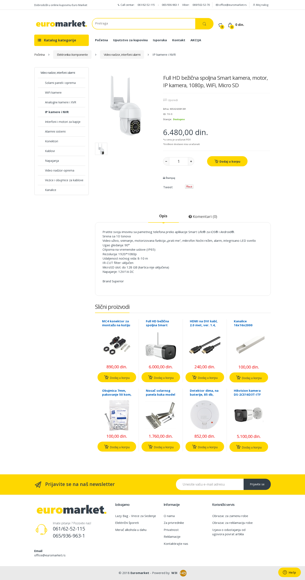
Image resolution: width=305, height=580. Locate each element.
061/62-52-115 (146, 5)
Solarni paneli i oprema (60, 83)
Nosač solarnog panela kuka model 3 (160, 394)
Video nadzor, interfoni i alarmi (122, 54)
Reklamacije (172, 536)
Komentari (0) (204, 216)
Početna (101, 40)
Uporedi (173, 100)
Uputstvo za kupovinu (130, 40)
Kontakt (178, 40)
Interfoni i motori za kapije (63, 122)
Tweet (168, 187)
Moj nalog (261, 5)
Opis (163, 215)
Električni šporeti (127, 523)
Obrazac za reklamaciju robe (232, 523)
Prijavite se (257, 484)
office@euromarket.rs (232, 5)
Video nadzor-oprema (59, 170)
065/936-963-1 (170, 5)
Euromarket (140, 573)
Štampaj (170, 177)
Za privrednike (174, 523)
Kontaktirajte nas (176, 543)
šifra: (166, 108)
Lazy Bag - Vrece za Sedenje (135, 516)
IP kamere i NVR (57, 112)
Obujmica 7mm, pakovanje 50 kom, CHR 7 (116, 394)
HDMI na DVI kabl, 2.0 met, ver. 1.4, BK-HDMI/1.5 (203, 325)
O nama (169, 516)
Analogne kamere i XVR (60, 102)
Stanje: (167, 119)
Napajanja (52, 161)
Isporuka (160, 40)
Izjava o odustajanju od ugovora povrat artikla (228, 532)
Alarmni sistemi (55, 131)
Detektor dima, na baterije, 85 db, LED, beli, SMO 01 (204, 394)
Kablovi (50, 151)
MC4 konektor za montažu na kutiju (116, 323)
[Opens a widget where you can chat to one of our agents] (289, 573)
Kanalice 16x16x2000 (243, 323)
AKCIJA (195, 40)
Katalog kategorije (59, 40)
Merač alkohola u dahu (130, 530)
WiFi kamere (53, 92)
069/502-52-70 (201, 5)
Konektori (51, 141)
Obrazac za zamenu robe (230, 516)
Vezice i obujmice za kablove (64, 180)
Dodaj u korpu (229, 161)
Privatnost (171, 530)
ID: (164, 114)
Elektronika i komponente (72, 54)
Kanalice (50, 190)
